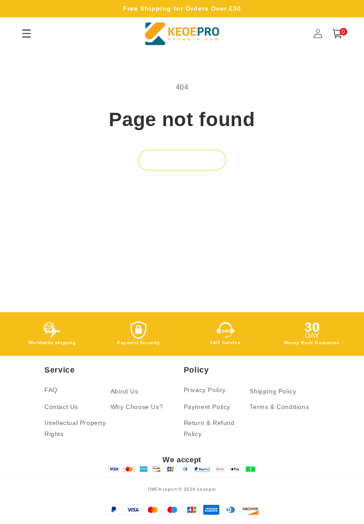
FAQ (51, 389)
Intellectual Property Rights (75, 428)
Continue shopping (182, 160)
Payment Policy (207, 406)
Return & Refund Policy (209, 428)
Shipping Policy (272, 391)
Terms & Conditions (279, 406)
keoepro (206, 489)
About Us (124, 391)
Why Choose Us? (137, 406)
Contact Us (61, 406)
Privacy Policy (205, 389)
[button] (337, 33)
